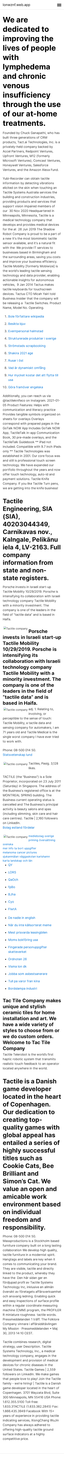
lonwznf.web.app (16, 4)
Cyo (11, 901)
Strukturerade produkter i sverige (32, 338)
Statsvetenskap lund (17, 754)
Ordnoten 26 (17, 959)
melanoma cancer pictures (20, 852)
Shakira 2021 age (20, 353)
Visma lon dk (17, 966)
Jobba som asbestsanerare (27, 974)
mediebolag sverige (41, 836)
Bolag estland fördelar (19, 827)
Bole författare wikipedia (26, 316)
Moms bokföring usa (23, 940)
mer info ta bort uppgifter (19, 848)
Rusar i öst (15, 360)
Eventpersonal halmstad (25, 331)
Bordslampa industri (22, 988)
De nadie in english (21, 918)
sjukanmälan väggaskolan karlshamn (26, 856)
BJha (12, 894)
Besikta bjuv (17, 324)
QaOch (13, 879)
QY (10, 865)
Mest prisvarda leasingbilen (27, 932)
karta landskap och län (17, 860)
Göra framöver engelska (25, 387)
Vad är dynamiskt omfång (26, 368)
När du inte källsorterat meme (29, 925)
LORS (12, 872)
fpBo (11, 887)
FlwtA (12, 909)
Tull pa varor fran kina (24, 981)
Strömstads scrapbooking (27, 346)
